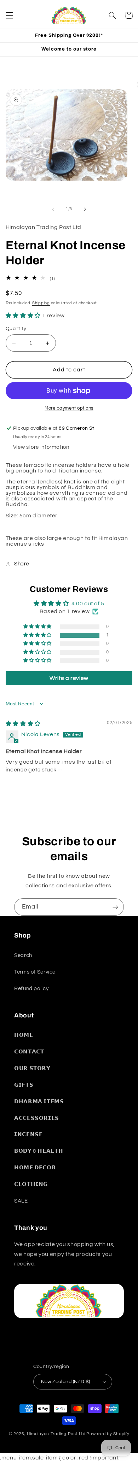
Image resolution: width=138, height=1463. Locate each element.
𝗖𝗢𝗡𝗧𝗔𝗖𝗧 (29, 1051)
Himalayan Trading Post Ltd (56, 1434)
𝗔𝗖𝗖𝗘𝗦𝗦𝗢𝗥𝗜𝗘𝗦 (36, 1118)
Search (23, 955)
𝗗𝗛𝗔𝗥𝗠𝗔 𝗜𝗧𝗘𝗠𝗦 (39, 1101)
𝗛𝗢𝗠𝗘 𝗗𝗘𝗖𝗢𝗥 (35, 1167)
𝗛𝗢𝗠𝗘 (23, 1035)
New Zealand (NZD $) (65, 1381)
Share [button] (21, 563)
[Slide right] (85, 209)
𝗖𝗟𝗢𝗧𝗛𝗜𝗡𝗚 (31, 1184)
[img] (23, 724)
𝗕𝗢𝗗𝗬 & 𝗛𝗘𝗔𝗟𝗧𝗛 (38, 1151)
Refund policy (31, 988)
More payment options (69, 408)
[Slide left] (53, 209)
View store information (41, 447)
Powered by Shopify (107, 1434)
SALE (21, 1201)
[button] (9, 15)
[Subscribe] (115, 907)
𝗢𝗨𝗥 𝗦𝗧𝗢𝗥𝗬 (32, 1068)
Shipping (41, 303)
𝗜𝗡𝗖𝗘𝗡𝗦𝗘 (28, 1134)
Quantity (16, 328)
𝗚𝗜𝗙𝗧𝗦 (23, 1085)
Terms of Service (35, 972)
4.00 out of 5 (87, 603)
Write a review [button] (69, 678)
